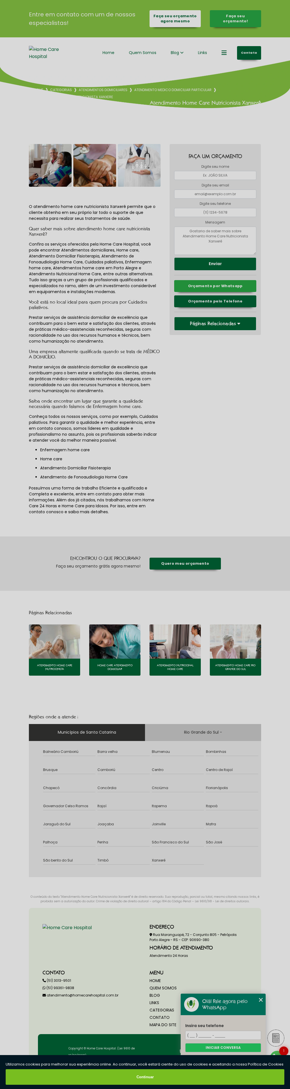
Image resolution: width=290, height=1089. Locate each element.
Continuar (145, 1077)
